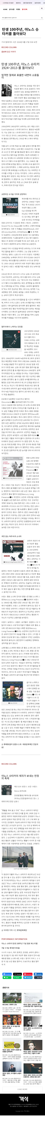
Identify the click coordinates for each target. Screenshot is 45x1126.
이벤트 (18, 9)
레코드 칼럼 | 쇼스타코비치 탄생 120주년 (32, 1029)
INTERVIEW (27, 3)
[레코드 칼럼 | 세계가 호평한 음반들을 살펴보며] (12, 1043)
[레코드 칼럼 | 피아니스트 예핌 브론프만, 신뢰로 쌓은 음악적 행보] (32, 1068)
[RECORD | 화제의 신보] (12, 998)
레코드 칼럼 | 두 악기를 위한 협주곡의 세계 (11, 1027)
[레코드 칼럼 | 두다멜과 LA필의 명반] (12, 1066)
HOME (5, 9)
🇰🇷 (42, 8)
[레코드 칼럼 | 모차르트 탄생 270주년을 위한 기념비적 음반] (32, 998)
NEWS (18, 3)
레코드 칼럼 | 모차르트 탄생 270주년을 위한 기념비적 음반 (32, 1005)
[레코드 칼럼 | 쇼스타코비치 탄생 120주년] (32, 1021)
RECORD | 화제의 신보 (10, 1004)
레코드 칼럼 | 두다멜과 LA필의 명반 (12, 1074)
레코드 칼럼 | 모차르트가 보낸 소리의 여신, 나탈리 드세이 (32, 1052)
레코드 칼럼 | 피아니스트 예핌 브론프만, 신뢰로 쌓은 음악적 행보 (32, 1076)
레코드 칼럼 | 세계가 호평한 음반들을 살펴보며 (12, 1050)
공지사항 (11, 9)
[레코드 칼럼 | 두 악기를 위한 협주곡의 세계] (12, 1019)
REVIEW (38, 3)
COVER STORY (8, 3)
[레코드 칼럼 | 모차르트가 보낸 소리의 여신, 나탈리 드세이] (32, 1045)
